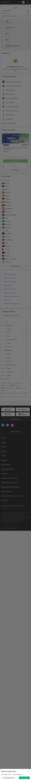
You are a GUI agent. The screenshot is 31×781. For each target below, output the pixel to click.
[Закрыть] (29, 771)
